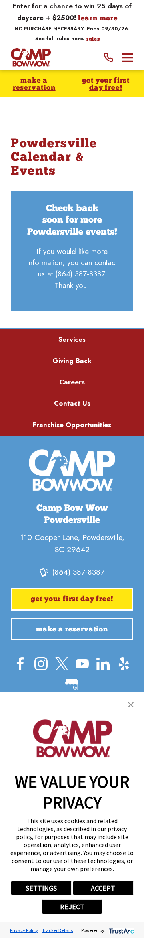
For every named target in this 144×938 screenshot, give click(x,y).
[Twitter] (61, 663)
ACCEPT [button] (103, 888)
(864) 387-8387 (79, 273)
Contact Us (72, 403)
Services (72, 339)
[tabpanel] (72, 251)
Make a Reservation (34, 84)
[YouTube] (82, 663)
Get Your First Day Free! (106, 84)
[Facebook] (20, 663)
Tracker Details (57, 930)
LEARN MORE (98, 18)
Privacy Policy (24, 930)
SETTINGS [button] (41, 888)
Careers (72, 382)
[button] (131, 705)
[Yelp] (123, 663)
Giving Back (72, 360)
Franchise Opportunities (72, 425)
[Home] (31, 57)
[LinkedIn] (103, 663)
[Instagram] (41, 663)
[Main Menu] (127, 57)
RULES (93, 39)
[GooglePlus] (71, 684)
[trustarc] (121, 930)
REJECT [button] (72, 906)
